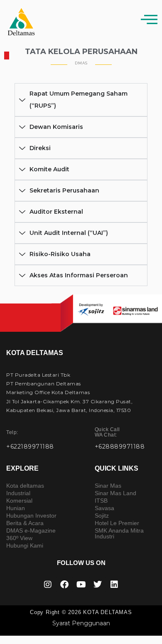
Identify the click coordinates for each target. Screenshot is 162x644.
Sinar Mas (108, 485)
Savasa (104, 508)
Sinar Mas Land (115, 493)
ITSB (101, 500)
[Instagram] (47, 584)
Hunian (15, 508)
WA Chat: (107, 432)
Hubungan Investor (31, 515)
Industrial (18, 493)
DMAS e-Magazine (31, 530)
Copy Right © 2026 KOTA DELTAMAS (81, 612)
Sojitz (102, 515)
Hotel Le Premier (117, 523)
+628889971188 (120, 446)
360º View (19, 538)
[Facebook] (64, 584)
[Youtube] (81, 584)
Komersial (19, 500)
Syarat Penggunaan (81, 623)
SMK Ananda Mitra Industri (119, 533)
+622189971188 (30, 446)
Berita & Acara (25, 523)
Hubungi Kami (24, 545)
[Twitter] (97, 584)
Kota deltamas (25, 485)
